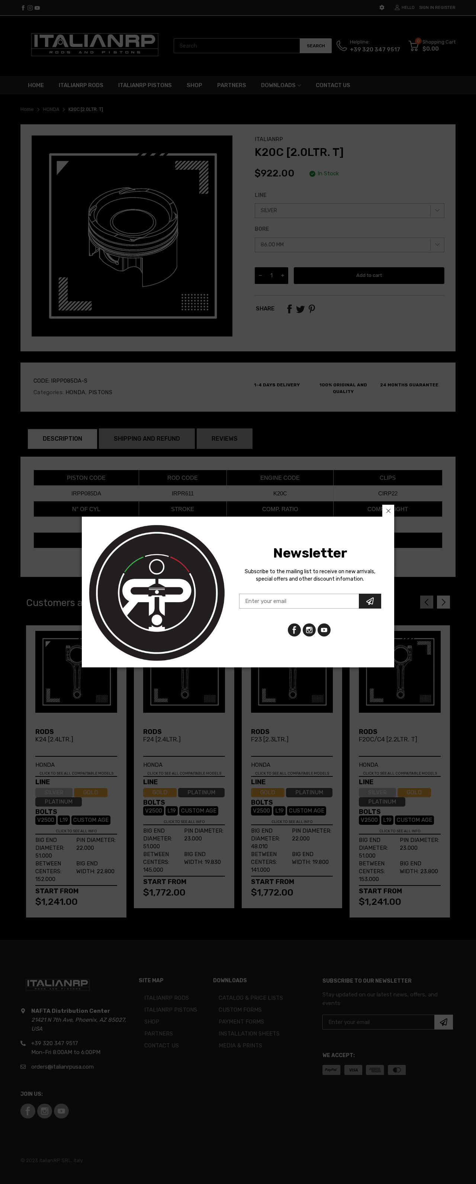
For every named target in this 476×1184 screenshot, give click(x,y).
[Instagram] (324, 629)
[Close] (388, 511)
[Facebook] (294, 629)
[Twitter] (309, 629)
